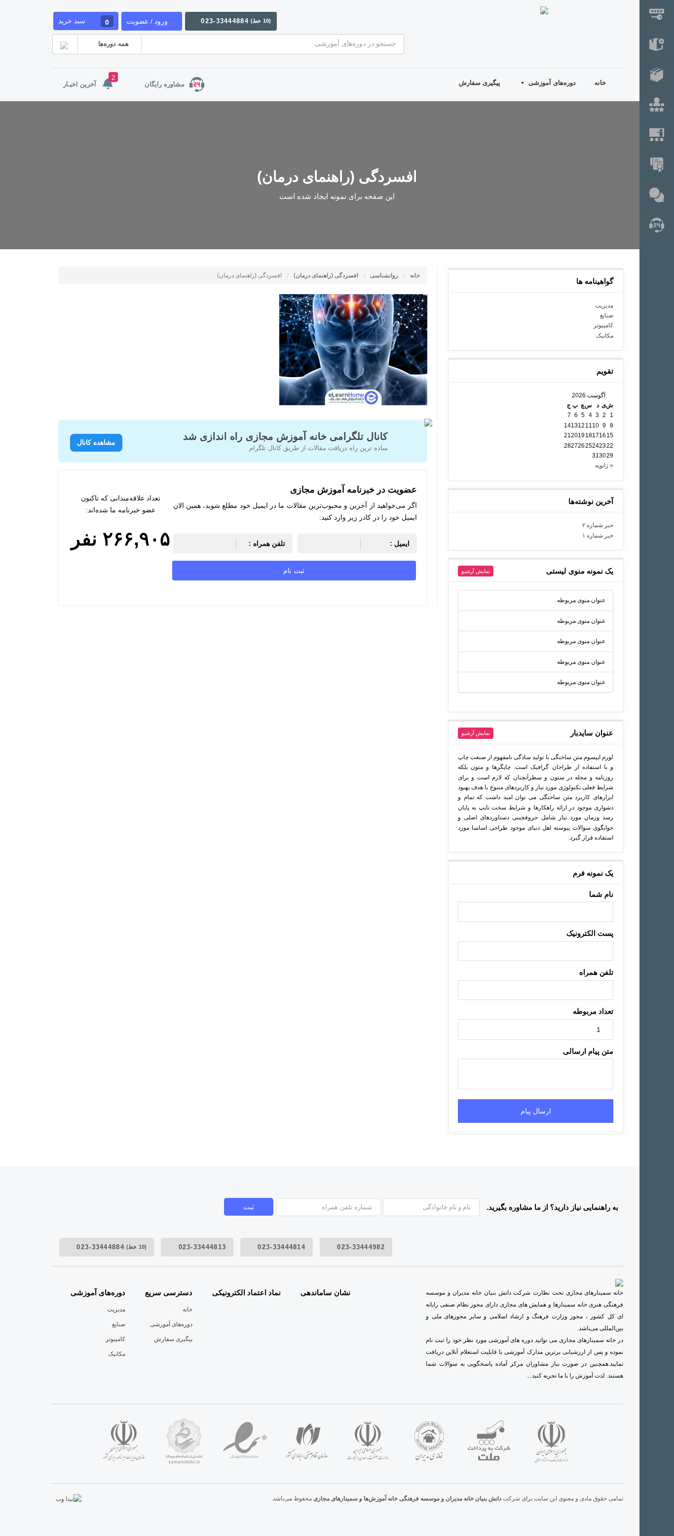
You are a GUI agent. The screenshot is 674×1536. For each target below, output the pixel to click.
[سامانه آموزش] (656, 75)
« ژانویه (604, 465)
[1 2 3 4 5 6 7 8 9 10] (535, 1029)
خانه (600, 82)
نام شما (601, 894)
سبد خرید (83, 21)
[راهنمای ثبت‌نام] (656, 15)
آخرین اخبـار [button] (89, 81)
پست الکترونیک (589, 933)
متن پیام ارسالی (588, 1051)
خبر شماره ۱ (597, 535)
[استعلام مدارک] (656, 166)
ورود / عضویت (147, 21)
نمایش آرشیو (475, 571)
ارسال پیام (536, 1111)
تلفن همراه (596, 972)
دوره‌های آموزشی (552, 82)
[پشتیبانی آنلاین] (656, 196)
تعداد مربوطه (593, 1011)
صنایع (606, 315)
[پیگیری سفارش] (656, 45)
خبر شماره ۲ (597, 525)
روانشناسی (385, 275)
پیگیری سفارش (479, 82)
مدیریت (604, 305)
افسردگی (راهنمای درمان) (327, 275)
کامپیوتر (603, 325)
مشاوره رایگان (165, 84)
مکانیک (604, 335)
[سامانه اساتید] (656, 135)
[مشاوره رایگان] (656, 226)
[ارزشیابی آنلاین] (656, 105)
